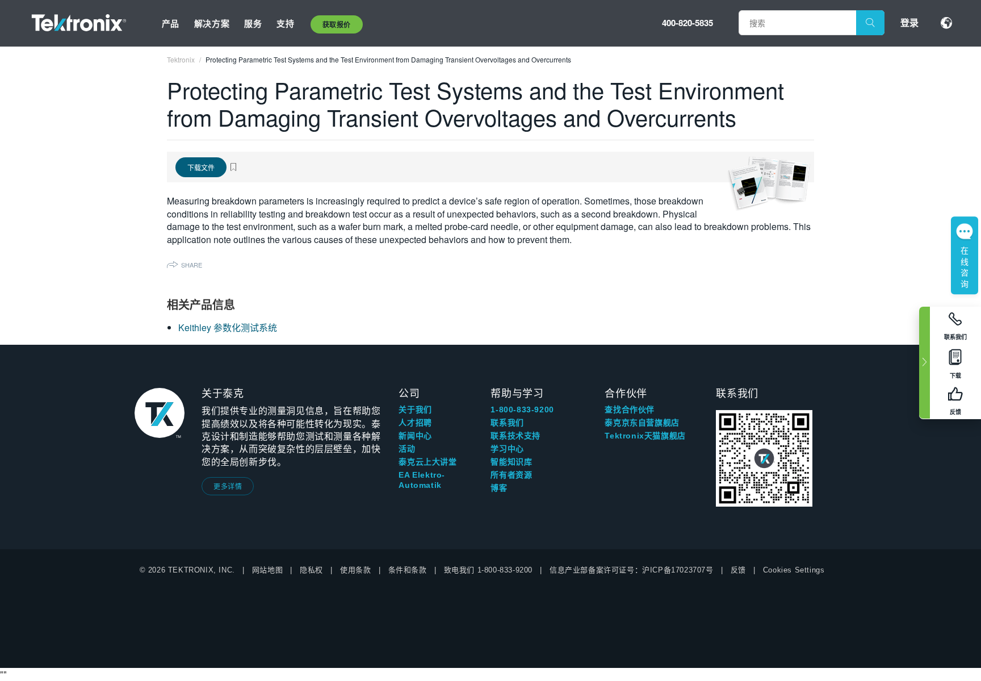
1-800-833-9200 (522, 409)
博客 (499, 487)
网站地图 (267, 570)
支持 (285, 23)
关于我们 (415, 409)
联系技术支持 (515, 435)
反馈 (738, 570)
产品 (170, 23)
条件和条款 (407, 570)
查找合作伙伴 (630, 409)
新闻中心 (415, 435)
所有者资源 (511, 474)
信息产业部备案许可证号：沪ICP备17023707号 (632, 570)
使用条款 (355, 570)
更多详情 (227, 486)
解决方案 (211, 23)
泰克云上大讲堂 (427, 461)
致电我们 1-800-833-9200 (488, 570)
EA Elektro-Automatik (422, 480)
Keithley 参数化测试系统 (227, 327)
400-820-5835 (687, 22)
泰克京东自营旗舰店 (642, 422)
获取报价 (336, 24)
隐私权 (311, 570)
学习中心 (507, 448)
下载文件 (201, 167)
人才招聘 (415, 422)
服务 (253, 23)
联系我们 (507, 422)
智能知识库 (511, 461)
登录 (909, 22)
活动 (407, 448)
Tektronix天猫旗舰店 (645, 435)
